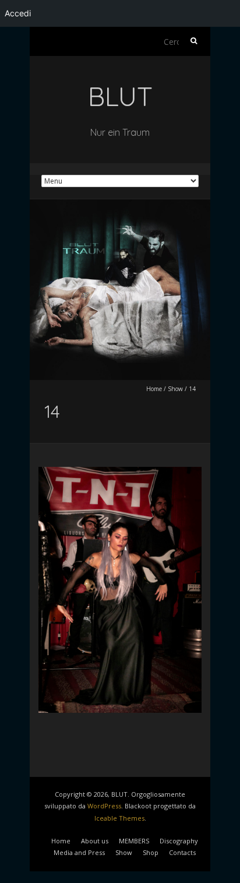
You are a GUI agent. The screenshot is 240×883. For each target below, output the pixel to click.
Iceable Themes (119, 818)
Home (154, 389)
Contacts (182, 852)
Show (175, 389)
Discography (179, 840)
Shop (150, 852)
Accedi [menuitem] (18, 13)
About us (94, 840)
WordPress (104, 805)
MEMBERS (134, 840)
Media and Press (79, 852)
